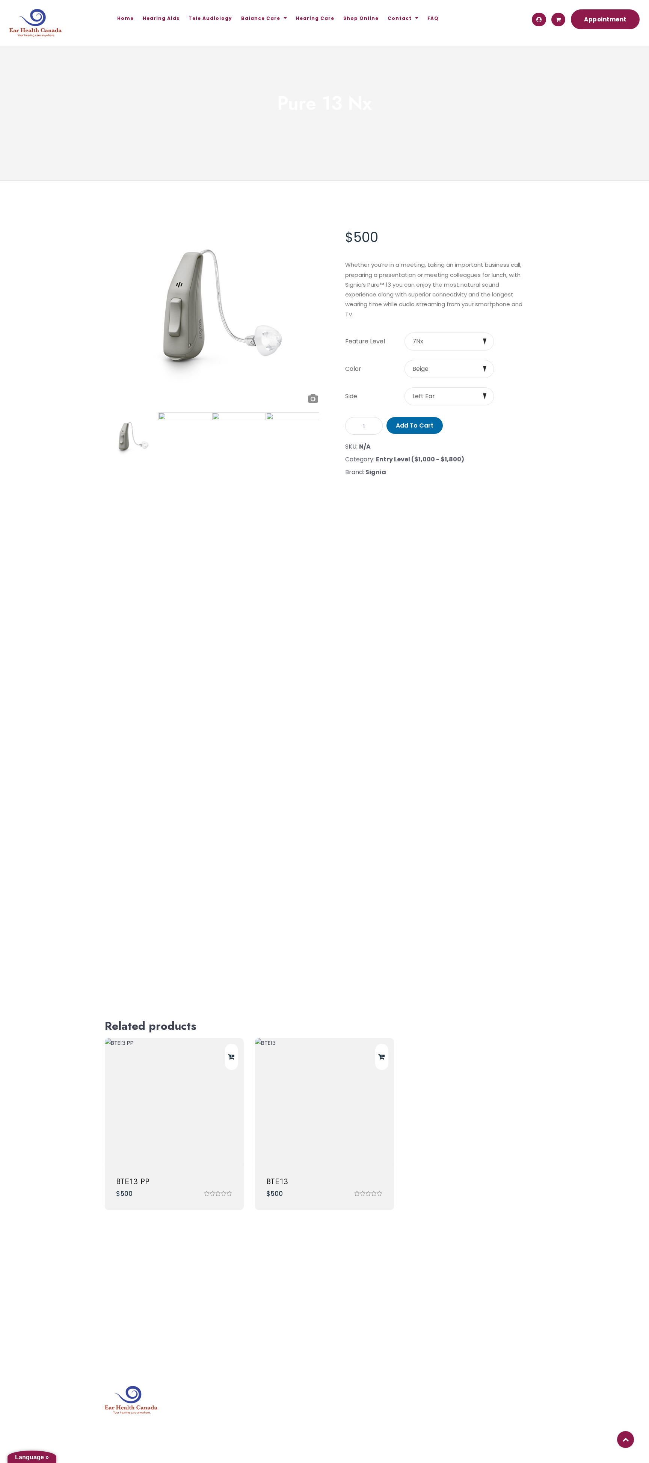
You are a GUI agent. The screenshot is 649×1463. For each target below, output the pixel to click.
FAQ (433, 18)
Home (125, 18)
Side (351, 396)
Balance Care (260, 18)
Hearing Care (315, 18)
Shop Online (361, 18)
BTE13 (277, 1181)
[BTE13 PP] (174, 1101)
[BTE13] (324, 1101)
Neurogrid (471, 1395)
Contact (400, 18)
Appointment (605, 19)
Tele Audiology (210, 18)
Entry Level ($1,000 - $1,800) (420, 459)
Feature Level (365, 341)
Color (353, 369)
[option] (215, 309)
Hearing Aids (161, 18)
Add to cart (414, 425)
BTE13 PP (132, 1181)
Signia (375, 472)
